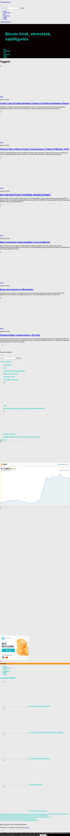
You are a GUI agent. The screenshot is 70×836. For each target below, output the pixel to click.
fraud (28, 817)
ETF (17, 820)
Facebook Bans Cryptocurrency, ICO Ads (20, 335)
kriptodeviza (56, 814)
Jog (4, 14)
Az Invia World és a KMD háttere (39, 758)
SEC (16, 814)
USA (7, 817)
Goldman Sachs (9, 815)
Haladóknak (11, 818)
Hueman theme (24, 827)
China (18, 818)
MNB (19, 814)
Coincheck (21, 817)
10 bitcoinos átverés (35, 784)
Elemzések (6, 12)
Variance (38, 814)
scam (14, 814)
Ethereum (45, 817)
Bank (37, 815)
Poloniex (36, 820)
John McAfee (33, 817)
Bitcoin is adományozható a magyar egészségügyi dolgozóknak (24, 408)
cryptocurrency (23, 814)
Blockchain (6, 814)
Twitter (15, 818)
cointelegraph (33, 814)
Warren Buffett (23, 818)
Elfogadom (43, 835)
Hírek (5, 11)
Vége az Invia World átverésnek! (39, 706)
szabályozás (21, 820)
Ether (29, 820)
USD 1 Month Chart (63, 464)
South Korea (33, 815)
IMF (31, 820)
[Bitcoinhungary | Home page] (5, 2)
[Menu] (0, 5)
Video (5, 19)
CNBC (11, 817)
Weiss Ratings (39, 817)
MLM (42, 815)
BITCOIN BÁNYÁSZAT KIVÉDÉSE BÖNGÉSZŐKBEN (25, 195)
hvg (33, 820)
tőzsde (17, 817)
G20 (27, 820)
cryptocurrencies (7, 820)
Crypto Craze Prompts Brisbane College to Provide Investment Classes (34, 103)
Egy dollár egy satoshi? (11, 379)
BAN (5, 817)
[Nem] (47, 835)
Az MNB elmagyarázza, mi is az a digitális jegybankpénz (21, 437)
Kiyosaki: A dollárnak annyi (38, 811)
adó (3, 818)
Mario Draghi (26, 815)
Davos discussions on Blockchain (16, 289)
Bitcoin (1, 814)
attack (39, 815)
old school (29, 818)
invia (28, 814)
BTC (5, 464)
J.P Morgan (16, 815)
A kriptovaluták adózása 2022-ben (14, 371)
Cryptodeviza (49, 814)
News (5, 17)
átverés (11, 814)
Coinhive (14, 820)
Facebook (21, 815)
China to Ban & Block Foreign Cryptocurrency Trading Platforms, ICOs (34, 149)
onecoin (6, 818)
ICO (59, 814)
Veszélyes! (6, 16)
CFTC (25, 817)
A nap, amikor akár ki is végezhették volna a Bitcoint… (46, 732)
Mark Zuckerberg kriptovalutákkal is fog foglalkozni (25, 242)
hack (14, 817)
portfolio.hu (43, 814)
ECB (25, 820)
